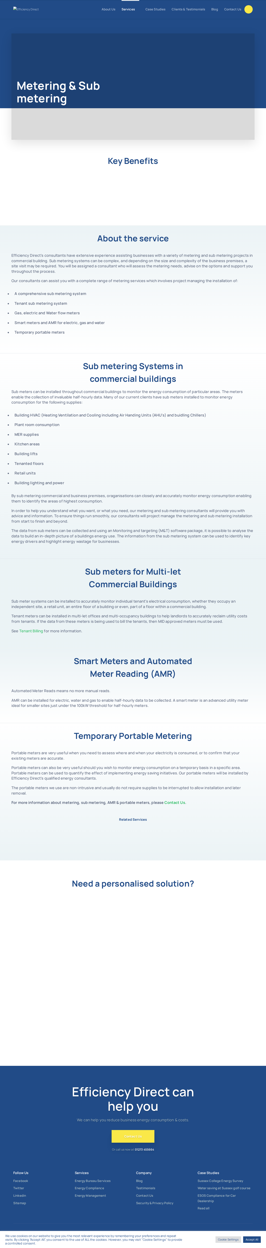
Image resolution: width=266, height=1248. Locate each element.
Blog (214, 9)
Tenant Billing (31, 630)
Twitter (18, 1188)
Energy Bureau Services (93, 1181)
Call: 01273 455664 (248, 9)
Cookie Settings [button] (228, 1239)
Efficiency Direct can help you (133, 1098)
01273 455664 (144, 1149)
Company (144, 1173)
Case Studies (155, 9)
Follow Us (20, 1173)
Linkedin (19, 1195)
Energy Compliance (89, 1188)
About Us (108, 9)
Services (128, 9)
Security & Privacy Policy (154, 1203)
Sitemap (19, 1203)
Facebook (20, 1181)
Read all (204, 1208)
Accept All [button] (252, 1239)
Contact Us (232, 9)
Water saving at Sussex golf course (224, 1188)
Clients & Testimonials (188, 9)
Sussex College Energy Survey (220, 1181)
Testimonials (145, 1188)
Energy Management (90, 1195)
